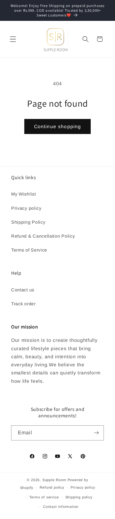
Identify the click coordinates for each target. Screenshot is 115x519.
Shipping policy (78, 497)
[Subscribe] (96, 432)
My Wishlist (23, 193)
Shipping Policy (28, 222)
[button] (13, 39)
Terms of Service (29, 249)
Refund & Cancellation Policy (43, 235)
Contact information (60, 507)
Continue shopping (57, 126)
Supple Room (54, 480)
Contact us (22, 289)
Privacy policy (26, 208)
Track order (23, 303)
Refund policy (52, 487)
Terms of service (44, 497)
